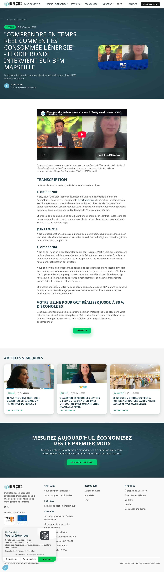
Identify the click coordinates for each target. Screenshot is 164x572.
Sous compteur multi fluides (58, 495)
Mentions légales (126, 563)
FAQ (87, 500)
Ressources (91, 4)
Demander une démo (135, 509)
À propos (107, 4)
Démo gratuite (150, 4)
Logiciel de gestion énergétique (59, 506)
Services (75, 4)
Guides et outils (92, 490)
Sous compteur (32, 4)
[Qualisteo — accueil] (13, 4)
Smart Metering (86, 200)
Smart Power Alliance (135, 495)
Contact (133, 4)
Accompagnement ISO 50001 (58, 541)
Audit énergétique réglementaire (60, 536)
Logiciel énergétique (56, 4)
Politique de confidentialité (148, 563)
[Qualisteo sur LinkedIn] (5, 507)
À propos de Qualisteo (136, 490)
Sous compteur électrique (57, 490)
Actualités (89, 495)
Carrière (129, 500)
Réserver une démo (82, 462)
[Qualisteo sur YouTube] (8, 507)
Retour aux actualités (16, 20)
